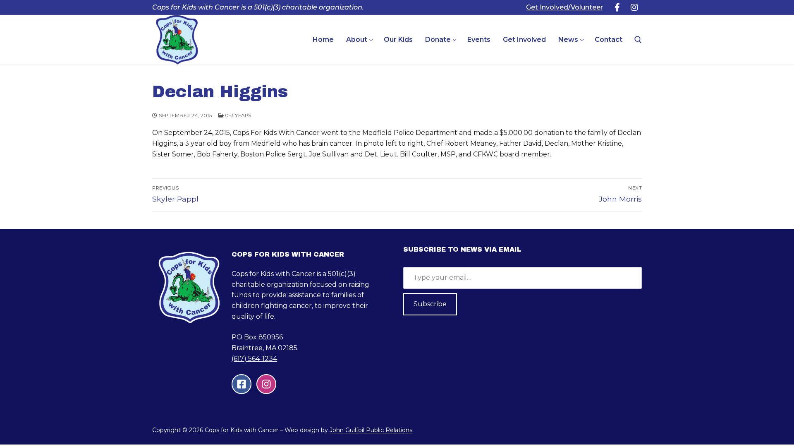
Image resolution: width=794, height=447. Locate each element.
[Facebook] (617, 7)
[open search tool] (638, 39)
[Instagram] (634, 7)
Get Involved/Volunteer (564, 7)
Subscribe (430, 304)
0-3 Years (237, 115)
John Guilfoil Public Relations (371, 430)
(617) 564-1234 (254, 359)
